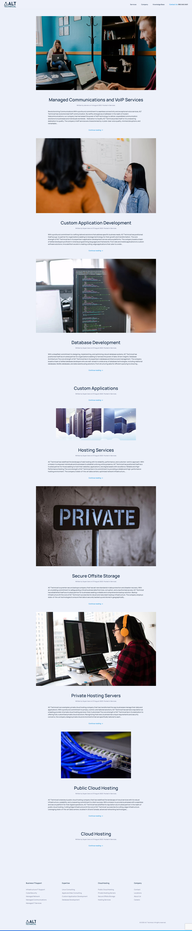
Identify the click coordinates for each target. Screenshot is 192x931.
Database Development (96, 342)
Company (144, 4)
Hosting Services (96, 450)
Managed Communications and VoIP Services (96, 100)
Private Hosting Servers (96, 695)
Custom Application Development (96, 223)
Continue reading (95, 130)
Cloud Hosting (96, 834)
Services (133, 4)
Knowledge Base (158, 4)
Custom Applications (96, 388)
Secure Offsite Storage (96, 576)
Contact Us (173, 4)
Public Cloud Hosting (96, 788)
